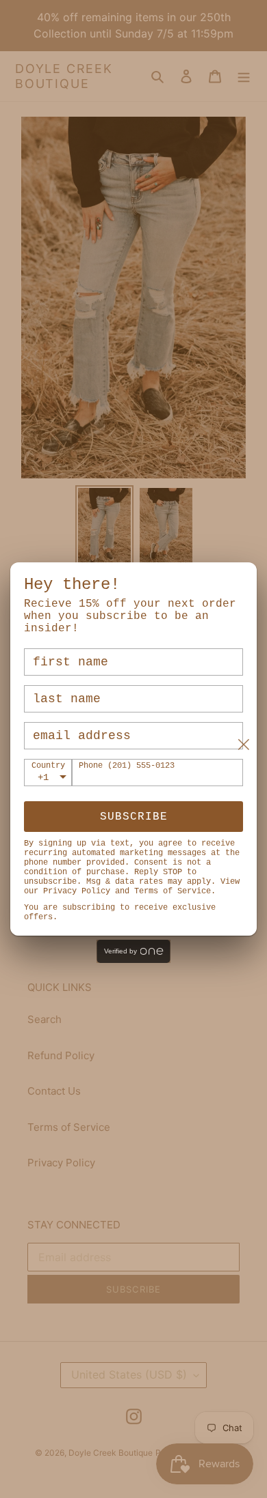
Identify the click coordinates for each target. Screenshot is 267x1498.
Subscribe (134, 817)
